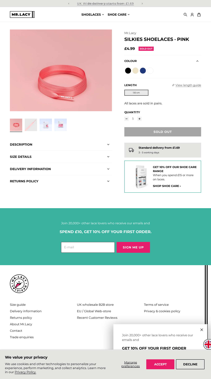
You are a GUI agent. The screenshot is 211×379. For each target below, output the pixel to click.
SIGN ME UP (133, 247)
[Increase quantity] (139, 119)
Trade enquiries (22, 337)
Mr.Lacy (130, 33)
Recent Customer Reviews (97, 318)
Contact (16, 331)
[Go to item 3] (46, 125)
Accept (160, 364)
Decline (190, 364)
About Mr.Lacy (21, 324)
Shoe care (117, 14)
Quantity (132, 112)
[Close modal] (202, 330)
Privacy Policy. (25, 372)
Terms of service (156, 305)
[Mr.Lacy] (22, 14)
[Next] (142, 3)
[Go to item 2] (31, 125)
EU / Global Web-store (94, 311)
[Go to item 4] (60, 125)
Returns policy (21, 318)
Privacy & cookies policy (162, 311)
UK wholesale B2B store (95, 305)
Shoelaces (91, 14)
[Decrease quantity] (126, 119)
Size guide (18, 305)
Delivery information (26, 311)
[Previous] (68, 3)
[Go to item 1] (16, 125)
